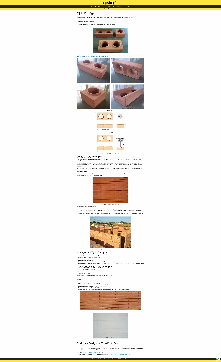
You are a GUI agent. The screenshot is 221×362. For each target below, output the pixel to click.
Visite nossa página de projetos (84, 348)
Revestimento (118, 6)
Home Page (93, 6)
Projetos (99, 6)
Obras (104, 6)
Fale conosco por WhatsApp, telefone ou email (87, 346)
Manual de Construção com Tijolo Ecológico (94, 352)
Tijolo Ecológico (110, 6)
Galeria (124, 6)
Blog (129, 6)
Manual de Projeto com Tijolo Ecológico (123, 354)
